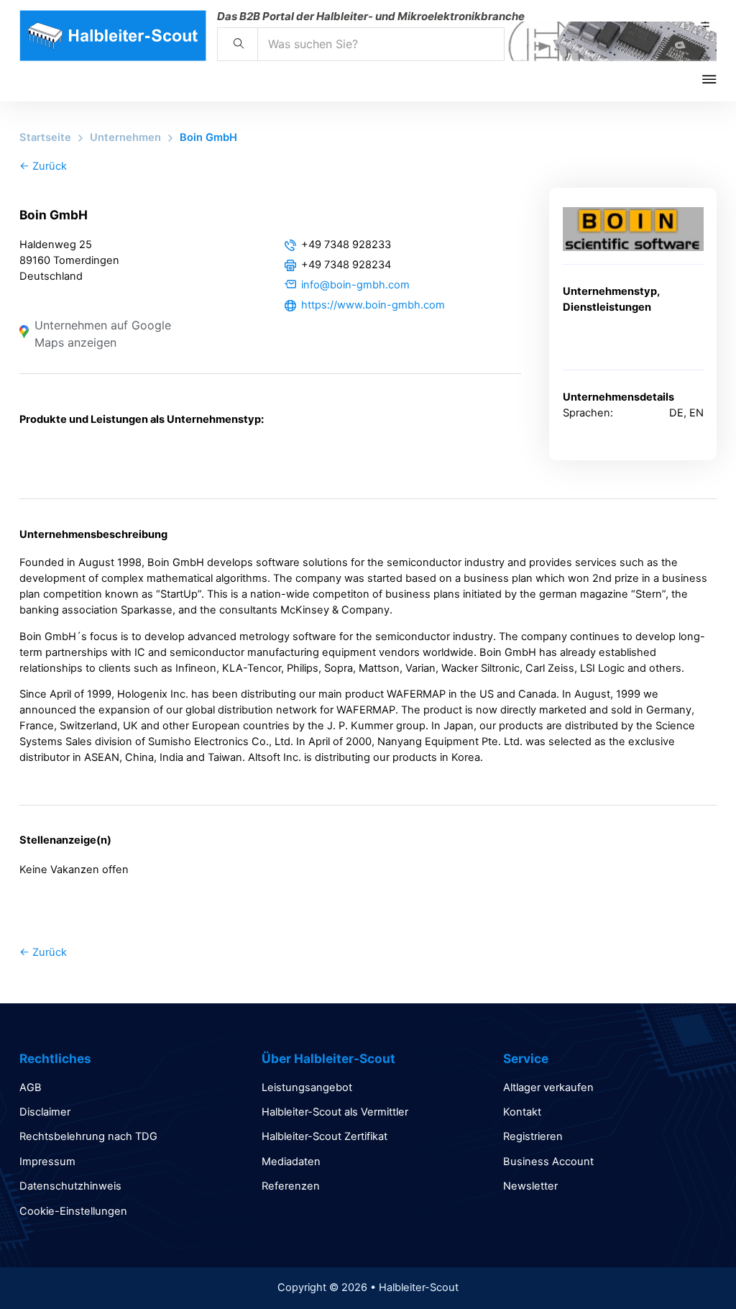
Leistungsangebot (307, 1087)
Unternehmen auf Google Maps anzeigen (102, 334)
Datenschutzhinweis (70, 1186)
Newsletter (530, 1186)
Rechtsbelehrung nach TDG (88, 1136)
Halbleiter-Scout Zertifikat (324, 1136)
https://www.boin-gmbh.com (373, 304)
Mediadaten (291, 1161)
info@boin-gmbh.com (355, 284)
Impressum (47, 1161)
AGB (30, 1087)
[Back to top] (685, 1265)
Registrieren (533, 1136)
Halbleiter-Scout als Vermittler (335, 1111)
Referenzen (291, 1186)
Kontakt (522, 1111)
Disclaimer (44, 1111)
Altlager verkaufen (548, 1087)
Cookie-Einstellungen (73, 1211)
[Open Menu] (719, 79)
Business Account (548, 1161)
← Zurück (43, 166)
